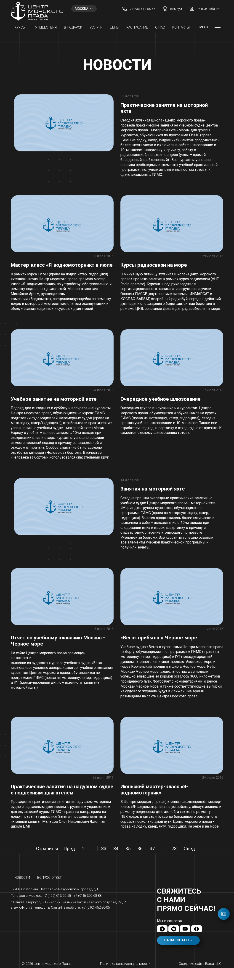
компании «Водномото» (31, 299)
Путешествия (45, 27)
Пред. (70, 848)
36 (140, 848)
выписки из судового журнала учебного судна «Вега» (57, 663)
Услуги (96, 27)
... (92, 848)
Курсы (20, 27)
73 (174, 848)
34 (115, 848)
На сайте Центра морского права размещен (48, 653)
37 (152, 848)
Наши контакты (178, 940)
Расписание (137, 27)
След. (190, 848)
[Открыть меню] (217, 27)
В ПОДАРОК (73, 27)
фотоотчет (19, 658)
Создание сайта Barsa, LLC (200, 964)
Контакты (181, 27)
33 (103, 848)
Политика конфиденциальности (125, 964)
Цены (114, 27)
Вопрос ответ (49, 878)
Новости (22, 878)
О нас (160, 27)
